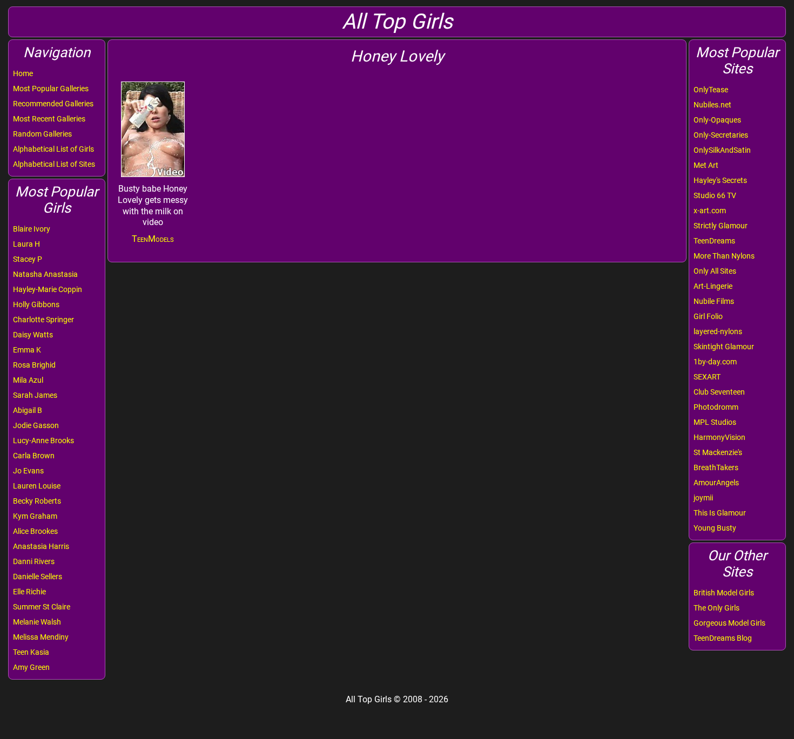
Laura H (26, 244)
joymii (703, 497)
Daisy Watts (33, 334)
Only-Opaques (717, 120)
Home (23, 73)
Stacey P (27, 259)
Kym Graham (35, 516)
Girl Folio (708, 316)
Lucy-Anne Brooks (43, 440)
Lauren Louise (36, 486)
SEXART (707, 376)
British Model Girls (724, 592)
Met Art (706, 165)
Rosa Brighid (34, 365)
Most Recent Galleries (49, 118)
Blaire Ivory (31, 229)
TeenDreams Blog (723, 638)
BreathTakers (716, 467)
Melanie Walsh (37, 622)
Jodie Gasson (36, 425)
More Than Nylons (724, 256)
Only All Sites (715, 271)
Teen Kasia (31, 652)
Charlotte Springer (43, 319)
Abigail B (27, 410)
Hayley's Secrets (720, 180)
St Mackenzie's (718, 452)
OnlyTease (711, 89)
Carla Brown (34, 455)
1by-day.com (715, 361)
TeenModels (153, 239)
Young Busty (715, 528)
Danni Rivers (34, 561)
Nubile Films (714, 301)
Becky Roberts (37, 501)
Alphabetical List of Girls (53, 149)
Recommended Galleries (53, 103)
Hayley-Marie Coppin (47, 289)
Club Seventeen (719, 392)
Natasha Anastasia (45, 274)
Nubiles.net (712, 104)
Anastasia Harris (41, 546)
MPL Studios (715, 422)
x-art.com (710, 210)
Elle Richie (29, 591)
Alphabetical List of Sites (54, 164)
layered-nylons (718, 331)
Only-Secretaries (721, 135)
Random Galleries (42, 134)
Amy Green (31, 667)
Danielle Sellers (37, 576)
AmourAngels (716, 482)
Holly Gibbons (36, 304)
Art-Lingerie (713, 286)
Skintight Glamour (724, 346)
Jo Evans (28, 470)
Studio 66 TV (715, 195)
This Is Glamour (720, 513)
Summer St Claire (41, 606)
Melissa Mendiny (41, 637)
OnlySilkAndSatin (722, 150)
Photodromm (716, 407)
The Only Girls (716, 608)
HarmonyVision (719, 437)
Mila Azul (28, 380)
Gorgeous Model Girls (729, 623)
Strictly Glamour (721, 225)
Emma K (27, 349)
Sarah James (35, 395)
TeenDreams (714, 240)
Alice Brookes (35, 531)
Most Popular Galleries (51, 88)
